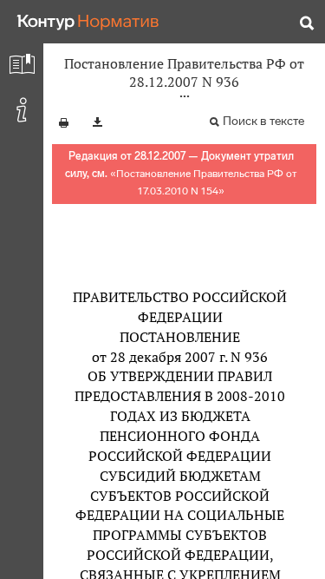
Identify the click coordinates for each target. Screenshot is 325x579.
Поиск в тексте (263, 121)
